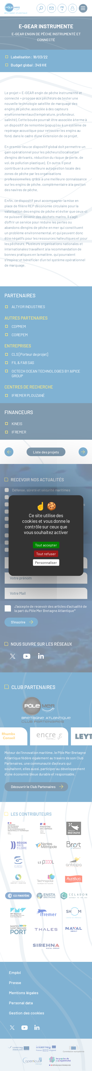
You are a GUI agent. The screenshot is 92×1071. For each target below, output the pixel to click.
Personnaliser (46, 562)
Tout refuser (46, 554)
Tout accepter (46, 545)
